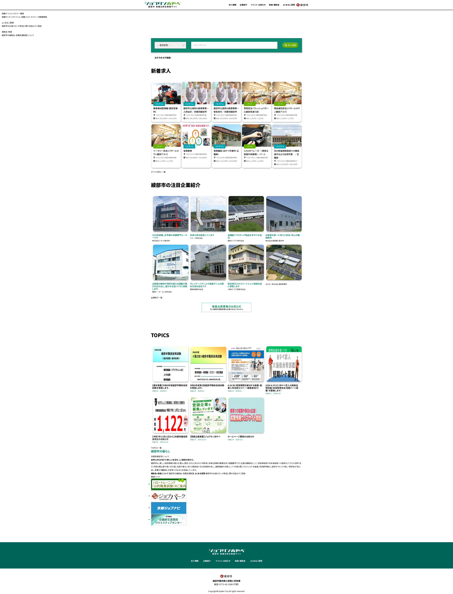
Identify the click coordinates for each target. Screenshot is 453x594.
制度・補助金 (274, 4)
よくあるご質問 (289, 4)
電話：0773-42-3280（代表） (226, 584)
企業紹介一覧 (156, 297)
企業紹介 (243, 4)
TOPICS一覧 (156, 447)
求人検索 (292, 45)
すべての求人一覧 (158, 171)
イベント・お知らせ (258, 4)
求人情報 (232, 4)
